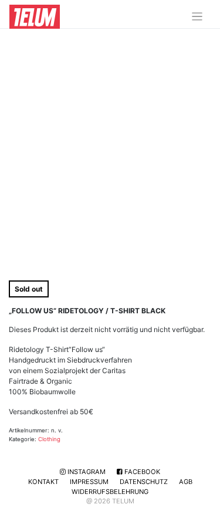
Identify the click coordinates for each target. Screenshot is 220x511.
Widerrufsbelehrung (110, 492)
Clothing (49, 439)
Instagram (86, 472)
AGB (185, 482)
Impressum (89, 482)
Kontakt (43, 482)
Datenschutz (144, 482)
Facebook (141, 472)
